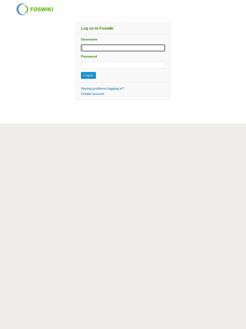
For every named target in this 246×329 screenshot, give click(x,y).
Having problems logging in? (102, 88)
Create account (92, 94)
